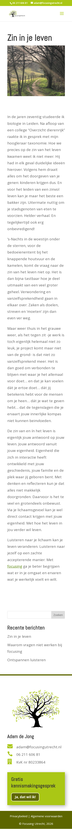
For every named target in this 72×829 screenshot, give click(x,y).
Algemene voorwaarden (46, 816)
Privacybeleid (18, 816)
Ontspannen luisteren (26, 659)
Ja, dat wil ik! (25, 797)
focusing (14, 566)
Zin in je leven (19, 636)
